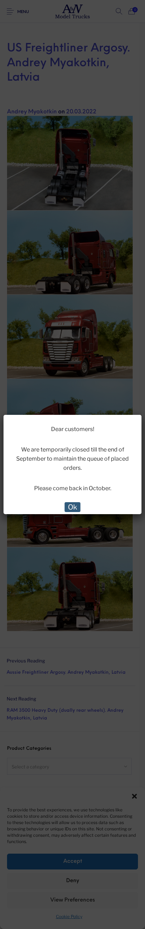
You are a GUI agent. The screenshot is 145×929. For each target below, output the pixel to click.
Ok (72, 507)
